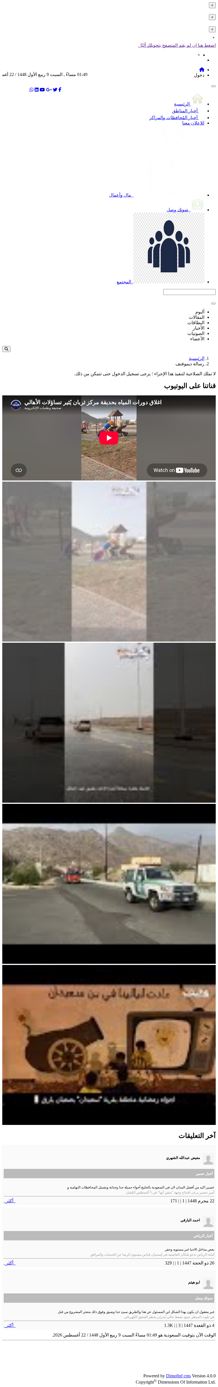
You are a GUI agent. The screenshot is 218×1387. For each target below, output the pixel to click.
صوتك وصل (178, 209)
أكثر (10, 1200)
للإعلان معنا (193, 123)
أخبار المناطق (185, 110)
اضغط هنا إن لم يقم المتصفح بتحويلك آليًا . (177, 45)
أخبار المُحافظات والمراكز (174, 117)
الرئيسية (182, 104)
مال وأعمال (120, 195)
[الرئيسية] (201, 69)
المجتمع (124, 281)
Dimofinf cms (178, 1375)
